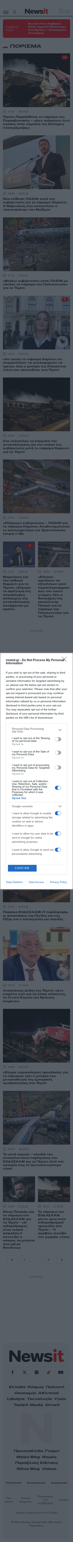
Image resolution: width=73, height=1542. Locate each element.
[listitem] (36, 730)
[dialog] (36, 771)
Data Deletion (14, 882)
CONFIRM (22, 868)
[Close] (65, 660)
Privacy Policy (58, 882)
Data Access (36, 882)
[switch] (58, 739)
